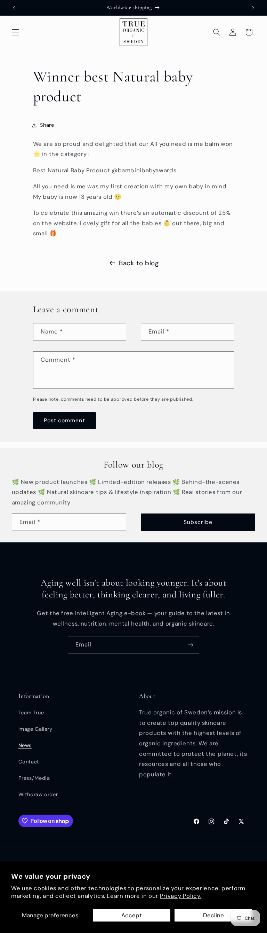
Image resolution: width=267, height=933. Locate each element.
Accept (131, 915)
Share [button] (47, 124)
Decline (213, 915)
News (25, 745)
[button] (15, 32)
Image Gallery (35, 729)
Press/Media (34, 778)
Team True (31, 712)
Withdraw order (38, 794)
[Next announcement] (253, 7)
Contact (28, 761)
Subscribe (198, 522)
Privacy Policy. (180, 896)
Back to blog (139, 263)
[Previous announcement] (14, 7)
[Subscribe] (191, 644)
